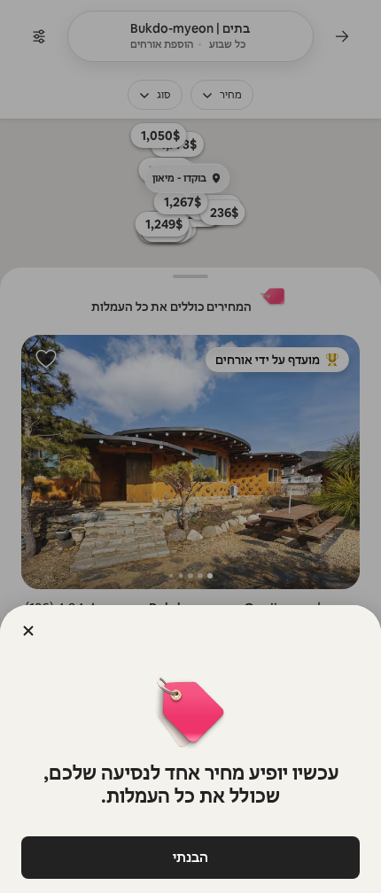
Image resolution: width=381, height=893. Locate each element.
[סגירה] (28, 631)
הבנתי (190, 857)
